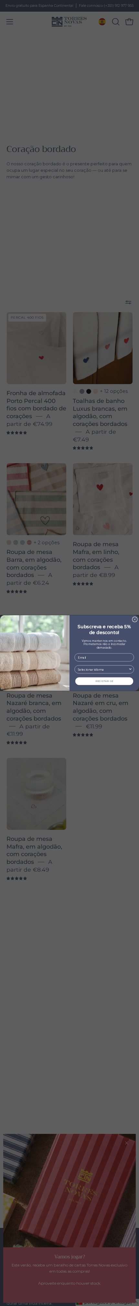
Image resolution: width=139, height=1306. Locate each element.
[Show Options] (130, 669)
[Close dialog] (135, 619)
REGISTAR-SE (104, 681)
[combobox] (103, 669)
